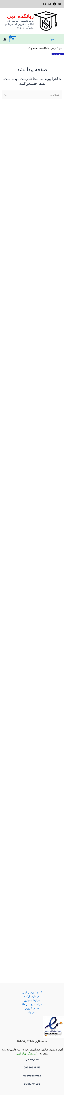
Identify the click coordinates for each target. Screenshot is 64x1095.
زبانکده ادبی (20, 16)
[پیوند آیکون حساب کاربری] (4, 39)
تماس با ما (32, 1012)
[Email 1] (44, 3)
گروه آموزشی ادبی (32, 992)
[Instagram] (59, 3)
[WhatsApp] (49, 3)
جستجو (58, 54)
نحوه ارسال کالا (32, 996)
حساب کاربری (32, 1008)
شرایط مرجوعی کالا (32, 1004)
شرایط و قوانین (32, 1000)
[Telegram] (54, 3)
